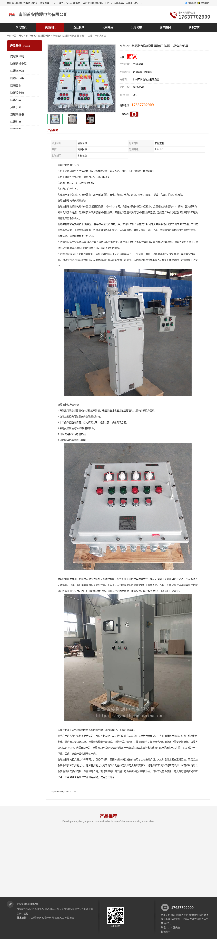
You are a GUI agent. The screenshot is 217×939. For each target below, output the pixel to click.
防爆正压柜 (17, 78)
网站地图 (69, 917)
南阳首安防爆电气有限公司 (77, 908)
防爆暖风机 (17, 56)
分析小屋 (15, 107)
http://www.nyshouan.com (63, 791)
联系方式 (194, 27)
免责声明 (47, 917)
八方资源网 (35, 917)
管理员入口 (58, 917)
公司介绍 (107, 27)
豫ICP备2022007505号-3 (51, 908)
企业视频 (78, 27)
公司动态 (136, 27)
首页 (21, 36)
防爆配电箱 (17, 70)
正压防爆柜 (17, 114)
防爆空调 (15, 85)
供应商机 (50, 27)
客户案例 (165, 27)
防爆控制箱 (44, 36)
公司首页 (21, 27)
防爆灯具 (15, 121)
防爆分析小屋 (18, 63)
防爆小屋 (15, 100)
